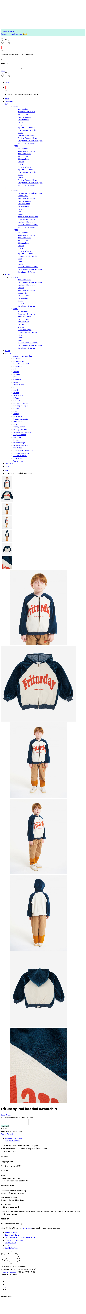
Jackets (21, 122)
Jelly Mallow (18, 395)
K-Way (16, 398)
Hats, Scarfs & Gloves (26, 143)
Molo (15, 424)
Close (3, 71)
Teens (7, 274)
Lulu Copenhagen (20, 406)
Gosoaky (17, 379)
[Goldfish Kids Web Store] (5, 45)
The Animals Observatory (24, 450)
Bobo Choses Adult (21, 364)
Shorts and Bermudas (26, 135)
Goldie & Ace (18, 385)
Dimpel (16, 372)
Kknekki (16, 400)
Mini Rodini (17, 421)
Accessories (23, 109)
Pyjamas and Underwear (28, 127)
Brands (8, 353)
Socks (20, 125)
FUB (15, 377)
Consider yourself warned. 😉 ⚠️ (14, 34)
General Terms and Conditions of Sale (20, 1237)
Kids (6, 188)
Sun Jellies (17, 448)
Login (7, 82)
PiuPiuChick (18, 437)
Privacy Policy (10, 1243)
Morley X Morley (20, 429)
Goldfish (16, 382)
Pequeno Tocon (19, 435)
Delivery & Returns (12, 1141)
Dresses (21, 164)
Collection (9, 101)
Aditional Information (13, 1138)
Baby (7, 104)
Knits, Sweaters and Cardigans (30, 140)
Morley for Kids (19, 427)
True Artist (17, 458)
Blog (7, 466)
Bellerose (17, 358)
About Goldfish (11, 1232)
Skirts (20, 259)
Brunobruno (18, 366)
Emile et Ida (18, 374)
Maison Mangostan (21, 419)
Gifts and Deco (24, 114)
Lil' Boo (16, 408)
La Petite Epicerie (20, 403)
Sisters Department (21, 445)
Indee (15, 387)
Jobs (7, 1245)
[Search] (21, 68)
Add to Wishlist (7, 1134)
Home (7, 470)
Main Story (17, 416)
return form (27, 1228)
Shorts (20, 177)
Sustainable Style (12, 1235)
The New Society (20, 456)
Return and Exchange (14, 1240)
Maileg (16, 414)
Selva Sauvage (19, 442)
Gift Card (9, 463)
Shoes (20, 133)
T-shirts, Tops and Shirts (28, 138)
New (7, 98)
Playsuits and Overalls (27, 130)
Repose (16, 440)
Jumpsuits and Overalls (27, 256)
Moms (7, 351)
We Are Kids (18, 461)
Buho (15, 369)
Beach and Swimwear (26, 112)
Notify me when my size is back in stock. (17, 1117)
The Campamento (21, 453)
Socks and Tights (24, 167)
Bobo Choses (18, 361)
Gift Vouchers (23, 119)
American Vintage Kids (22, 356)
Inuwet (16, 393)
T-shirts (21, 303)
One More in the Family (22, 432)
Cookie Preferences (13, 1248)
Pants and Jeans (24, 117)
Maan (15, 411)
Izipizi (15, 390)
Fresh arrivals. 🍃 (10, 31)
